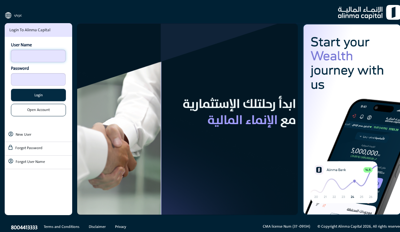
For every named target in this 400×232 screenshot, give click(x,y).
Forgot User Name (30, 162)
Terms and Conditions (61, 227)
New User (23, 134)
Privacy (120, 227)
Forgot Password (28, 148)
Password (20, 68)
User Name (21, 45)
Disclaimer (97, 227)
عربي (18, 15)
